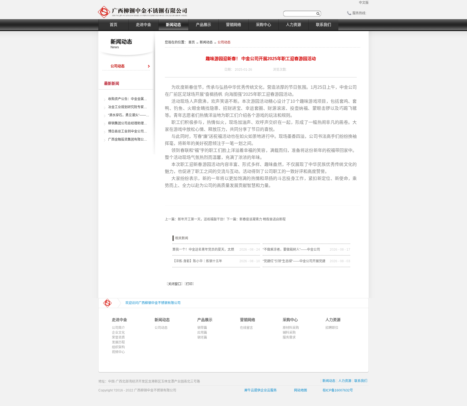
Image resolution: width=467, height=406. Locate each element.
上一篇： (195, 219)
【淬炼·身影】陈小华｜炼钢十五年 (197, 261)
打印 (189, 284)
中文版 (364, 3)
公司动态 (224, 42)
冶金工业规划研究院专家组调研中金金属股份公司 (143, 107)
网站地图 (299, 390)
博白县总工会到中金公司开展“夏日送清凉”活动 (141, 131)
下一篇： (256, 219)
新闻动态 (206, 42)
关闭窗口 (174, 284)
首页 (113, 24)
